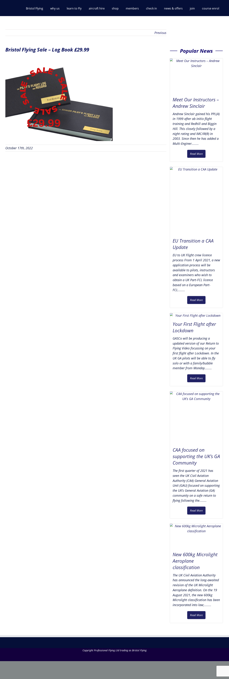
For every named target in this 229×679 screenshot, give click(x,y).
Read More (196, 153)
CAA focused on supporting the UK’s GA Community (196, 456)
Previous (160, 33)
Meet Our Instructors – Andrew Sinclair (196, 102)
